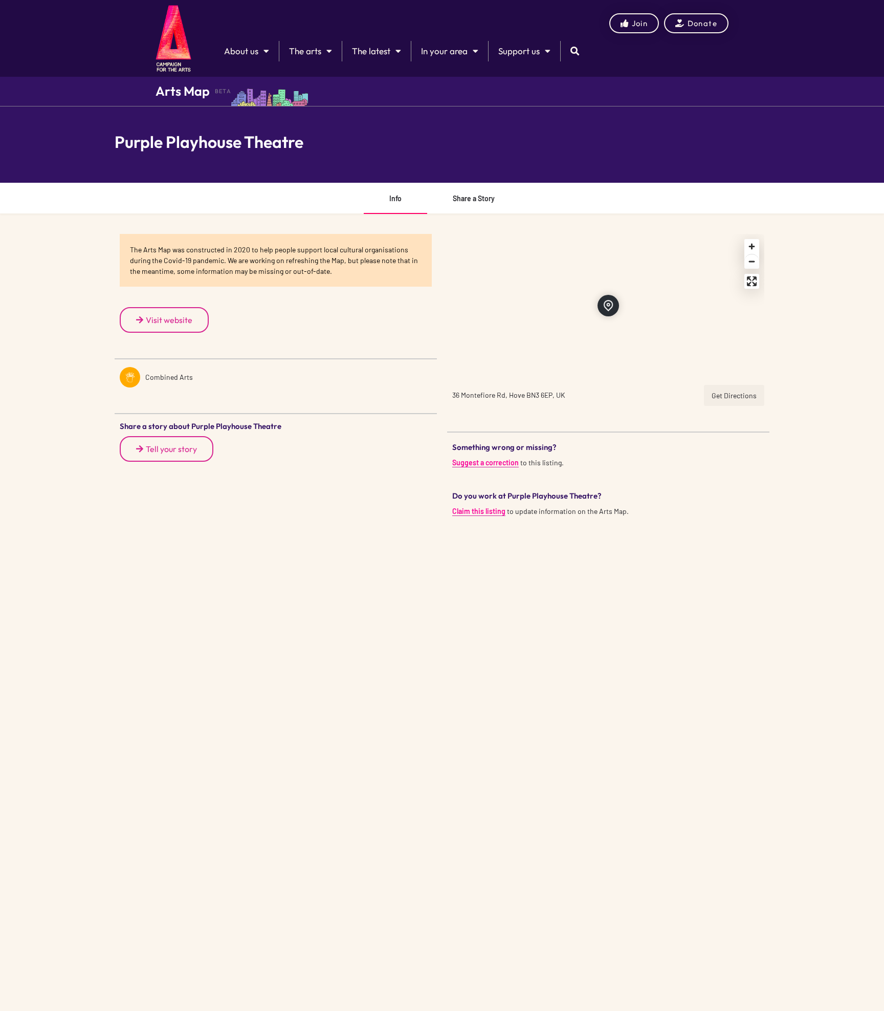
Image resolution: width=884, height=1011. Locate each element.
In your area (444, 51)
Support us (519, 51)
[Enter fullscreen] (751, 281)
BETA (223, 91)
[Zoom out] (751, 261)
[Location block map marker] (608, 305)
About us (241, 51)
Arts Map (183, 91)
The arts (305, 51)
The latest (371, 51)
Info (395, 198)
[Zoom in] (751, 246)
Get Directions (734, 395)
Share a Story (474, 198)
